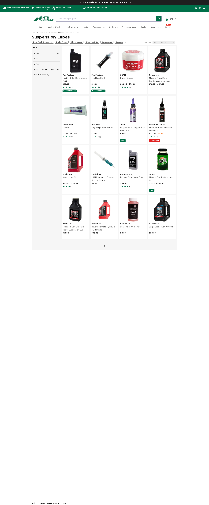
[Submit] (158, 18)
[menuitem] (41, 27)
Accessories (43, 33)
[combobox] (109, 19)
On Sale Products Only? (44, 69)
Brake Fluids (61, 42)
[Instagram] (200, 8)
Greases (119, 42)
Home (34, 33)
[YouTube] (203, 8)
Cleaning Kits (92, 42)
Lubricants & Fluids (56, 33)
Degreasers (107, 42)
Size (36, 59)
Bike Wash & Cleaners (42, 42)
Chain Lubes (76, 42)
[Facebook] (196, 8)
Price (36, 64)
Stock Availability (41, 75)
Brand (36, 53)
